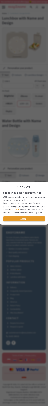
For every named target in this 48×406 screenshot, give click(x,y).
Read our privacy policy (13, 203)
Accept (24, 218)
